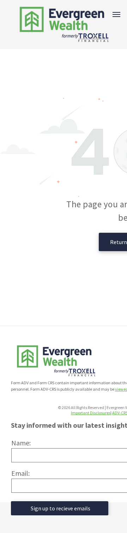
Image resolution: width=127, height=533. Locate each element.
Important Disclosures (90, 412)
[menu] (116, 14)
